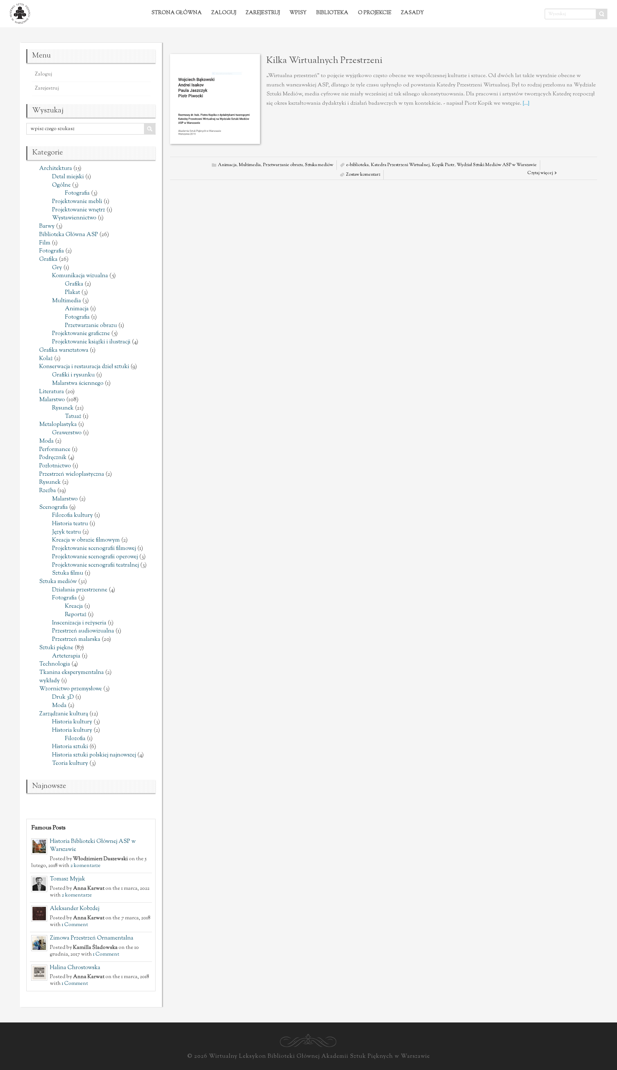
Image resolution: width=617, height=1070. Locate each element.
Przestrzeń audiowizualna (83, 631)
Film (44, 243)
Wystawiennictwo (74, 218)
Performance (54, 450)
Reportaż (75, 615)
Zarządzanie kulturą (63, 714)
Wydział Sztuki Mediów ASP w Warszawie (497, 165)
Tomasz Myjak (67, 879)
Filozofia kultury (72, 515)
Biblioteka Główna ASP (68, 235)
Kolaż (46, 359)
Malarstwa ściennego (77, 383)
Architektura (55, 168)
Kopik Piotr (443, 165)
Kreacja (74, 606)
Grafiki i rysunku (73, 375)
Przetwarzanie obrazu (91, 326)
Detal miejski (68, 177)
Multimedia (66, 301)
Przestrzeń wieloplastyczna (71, 474)
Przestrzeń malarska (76, 639)
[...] (526, 103)
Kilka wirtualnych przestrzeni (324, 60)
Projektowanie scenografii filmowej (94, 548)
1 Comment (75, 925)
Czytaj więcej (540, 173)
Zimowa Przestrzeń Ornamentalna (91, 938)
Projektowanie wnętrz (78, 210)
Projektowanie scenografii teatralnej (95, 565)
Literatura (51, 392)
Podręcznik (53, 458)
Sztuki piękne (56, 648)
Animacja (77, 309)
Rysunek (63, 408)
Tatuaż (73, 416)
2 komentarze (85, 866)
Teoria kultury (70, 763)
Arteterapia (66, 656)
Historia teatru (70, 524)
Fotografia (77, 193)
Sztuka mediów (58, 582)
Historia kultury (72, 722)
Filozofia (75, 739)
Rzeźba (47, 491)
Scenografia (53, 507)
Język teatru (66, 532)
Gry (57, 268)
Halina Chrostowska (75, 968)
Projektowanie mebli (77, 202)
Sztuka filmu (67, 573)
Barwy (47, 226)
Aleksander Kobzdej (74, 909)
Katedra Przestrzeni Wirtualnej (400, 165)
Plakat (72, 292)
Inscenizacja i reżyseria (79, 623)
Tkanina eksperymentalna (71, 672)
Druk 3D (63, 697)
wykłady (49, 681)
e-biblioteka (357, 165)
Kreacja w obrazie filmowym (86, 540)
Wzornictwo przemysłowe (70, 689)
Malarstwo (52, 400)
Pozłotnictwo (55, 466)
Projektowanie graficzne (81, 334)
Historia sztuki (70, 747)
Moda (46, 441)
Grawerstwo (67, 433)
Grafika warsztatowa (63, 350)
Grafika (48, 259)
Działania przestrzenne (79, 590)
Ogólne (61, 185)
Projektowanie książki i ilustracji (91, 342)
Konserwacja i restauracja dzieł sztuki (84, 367)
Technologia (54, 664)
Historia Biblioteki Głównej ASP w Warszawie (93, 845)
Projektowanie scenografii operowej (95, 557)
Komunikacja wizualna (80, 276)
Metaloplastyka (58, 424)
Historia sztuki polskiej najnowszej (94, 755)
